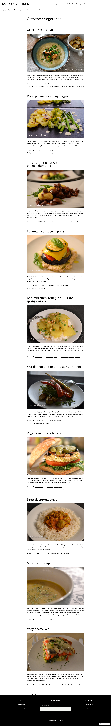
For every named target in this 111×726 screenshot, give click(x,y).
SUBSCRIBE (55, 709)
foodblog (63, 86)
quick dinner (71, 357)
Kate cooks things (15, 4)
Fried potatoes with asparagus (47, 96)
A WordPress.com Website (55, 720)
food (59, 86)
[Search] (48, 10)
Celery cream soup (40, 29)
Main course (48, 150)
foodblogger (69, 86)
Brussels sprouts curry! (42, 499)
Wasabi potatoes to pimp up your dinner (55, 366)
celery (32, 86)
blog (30, 86)
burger (30, 489)
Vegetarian (51, 83)
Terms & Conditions (21, 709)
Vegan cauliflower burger (44, 433)
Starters (56, 285)
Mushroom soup (38, 563)
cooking (36, 86)
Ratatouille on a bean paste (45, 231)
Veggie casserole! (38, 629)
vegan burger (63, 489)
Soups (46, 83)
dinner (37, 153)
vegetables (81, 86)
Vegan (60, 285)
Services (89, 709)
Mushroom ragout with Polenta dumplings (43, 164)
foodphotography (42, 288)
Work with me (89, 704)
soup (77, 86)
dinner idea (48, 86)
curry (62, 357)
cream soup (42, 86)
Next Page (34, 694)
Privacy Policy (21, 704)
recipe (73, 86)
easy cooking (54, 86)
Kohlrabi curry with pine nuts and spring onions (50, 299)
